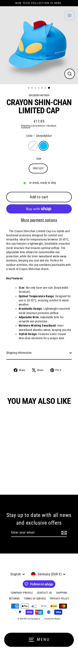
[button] (69, 15)
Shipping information (19, 353)
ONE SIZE (38, 168)
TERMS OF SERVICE (35, 598)
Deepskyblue (43, 145)
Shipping (25, 125)
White (32, 145)
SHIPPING (61, 592)
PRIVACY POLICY (59, 598)
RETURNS (14, 598)
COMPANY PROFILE (22, 592)
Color (39, 136)
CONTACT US (44, 592)
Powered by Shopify (53, 619)
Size (38, 158)
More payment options (39, 220)
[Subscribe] (64, 533)
